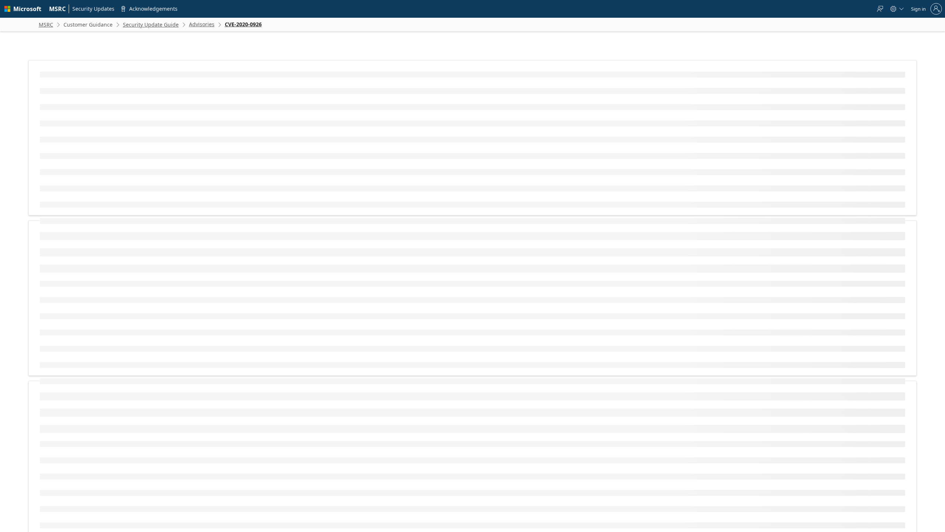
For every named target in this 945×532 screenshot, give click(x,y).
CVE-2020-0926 (244, 132)
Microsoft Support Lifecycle (373, 505)
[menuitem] (58, 9)
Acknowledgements (583, 459)
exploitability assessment (299, 280)
